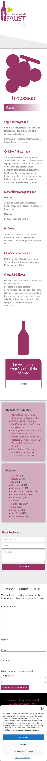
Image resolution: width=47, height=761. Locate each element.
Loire (13, 507)
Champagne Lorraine (21, 491)
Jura (13, 500)
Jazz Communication (24, 700)
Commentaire (8, 606)
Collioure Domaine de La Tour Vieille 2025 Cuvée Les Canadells (26, 442)
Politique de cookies (22, 758)
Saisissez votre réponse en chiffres (18, 671)
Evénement (16, 497)
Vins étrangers (18, 516)
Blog (13, 482)
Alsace (14, 475)
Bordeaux (16, 485)
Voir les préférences (23, 751)
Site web (5, 660)
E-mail (5, 650)
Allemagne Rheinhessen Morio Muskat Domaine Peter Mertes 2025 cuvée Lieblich (26, 433)
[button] (43, 708)
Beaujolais (16, 479)
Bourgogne (16, 488)
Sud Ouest (16, 513)
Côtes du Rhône (19, 494)
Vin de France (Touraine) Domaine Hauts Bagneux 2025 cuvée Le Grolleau (23, 452)
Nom (4, 640)
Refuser (23, 744)
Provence (16, 510)
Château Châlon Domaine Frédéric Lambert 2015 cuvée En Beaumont (25, 424)
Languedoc (16, 503)
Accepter (23, 737)
